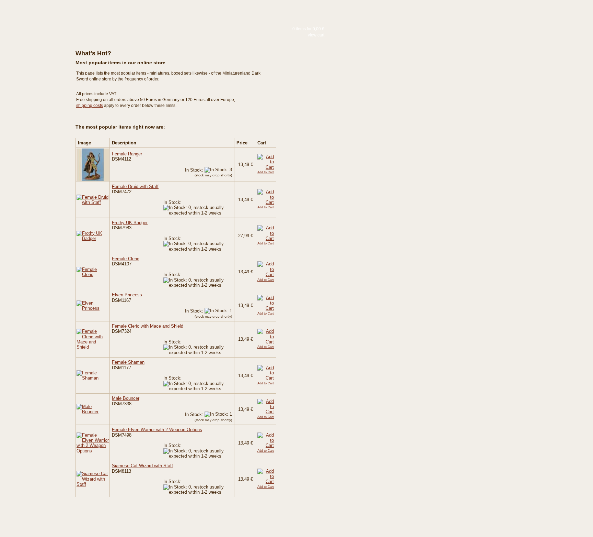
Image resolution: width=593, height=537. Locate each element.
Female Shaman (128, 362)
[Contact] (31, 169)
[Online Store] (31, 49)
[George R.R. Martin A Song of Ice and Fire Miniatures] (31, 89)
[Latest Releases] (31, 58)
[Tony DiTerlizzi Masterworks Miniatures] (31, 77)
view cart (316, 35)
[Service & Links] (31, 156)
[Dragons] (31, 114)
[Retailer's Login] (31, 143)
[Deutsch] (80, 11)
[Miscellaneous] (31, 101)
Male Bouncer (125, 398)
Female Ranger (127, 153)
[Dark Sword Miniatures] (31, 31)
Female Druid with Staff (135, 186)
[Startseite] (31, 13)
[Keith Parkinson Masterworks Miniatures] (31, 70)
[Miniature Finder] (31, 130)
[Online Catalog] (31, 40)
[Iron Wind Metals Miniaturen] (31, 108)
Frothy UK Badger (130, 222)
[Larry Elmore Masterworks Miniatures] (31, 64)
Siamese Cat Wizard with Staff (142, 465)
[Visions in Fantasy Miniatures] (31, 83)
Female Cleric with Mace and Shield (147, 326)
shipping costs (89, 105)
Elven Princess (127, 294)
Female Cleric (125, 258)
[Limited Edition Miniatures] (31, 95)
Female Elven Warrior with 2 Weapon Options (157, 429)
